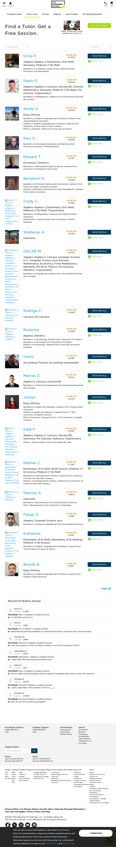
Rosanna (31, 330)
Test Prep (54, 778)
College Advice (39, 774)
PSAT (7, 776)
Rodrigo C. (32, 311)
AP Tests (8, 778)
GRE (13, 772)
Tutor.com (55, 776)
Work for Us (93, 776)
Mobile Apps (78, 782)
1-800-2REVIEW (11, 730)
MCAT (14, 778)
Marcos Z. (31, 376)
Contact (92, 786)
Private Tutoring (80, 780)
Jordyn (29, 397)
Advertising (65, 732)
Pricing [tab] (45, 14)
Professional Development (61, 780)
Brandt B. (31, 564)
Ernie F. (30, 56)
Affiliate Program (95, 778)
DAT (13, 780)
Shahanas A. (34, 232)
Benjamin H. (34, 178)
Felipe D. (31, 515)
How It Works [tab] (72, 14)
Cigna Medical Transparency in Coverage (85, 741)
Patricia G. (32, 493)
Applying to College (41, 776)
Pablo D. (30, 81)
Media (91, 784)
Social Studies (24, 778)
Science (22, 774)
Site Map (45, 812)
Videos (76, 776)
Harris (28, 357)
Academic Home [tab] (14, 14)
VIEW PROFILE (99, 56)
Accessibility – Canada (97, 798)
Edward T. (32, 157)
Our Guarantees (95, 790)
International (65, 730)
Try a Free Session (99, 25)
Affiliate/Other (66, 734)
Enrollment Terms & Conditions (83, 732)
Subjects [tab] (57, 14)
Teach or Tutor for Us (97, 774)
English (22, 776)
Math (21, 772)
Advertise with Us (95, 782)
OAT (13, 782)
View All (106, 588)
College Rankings (40, 772)
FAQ (7, 732)
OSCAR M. (32, 251)
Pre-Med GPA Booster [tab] (92, 14)
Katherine (32, 534)
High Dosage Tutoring (59, 774)
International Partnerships (99, 788)
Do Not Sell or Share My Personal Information (62, 809)
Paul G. (29, 138)
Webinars (77, 772)
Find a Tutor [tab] (32, 14)
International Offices (81, 784)
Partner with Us (95, 780)
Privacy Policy (51, 843)
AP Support (23, 780)
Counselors (78, 786)
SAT (6, 772)
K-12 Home (55, 772)
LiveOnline (78, 778)
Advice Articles (79, 774)
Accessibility (84, 736)
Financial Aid (39, 778)
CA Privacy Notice (29, 809)
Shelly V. (30, 109)
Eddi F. (29, 429)
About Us (54, 782)
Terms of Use (68, 843)
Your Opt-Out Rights (15, 812)
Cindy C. (30, 201)
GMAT (14, 774)
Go (34, 751)
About (91, 772)
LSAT (14, 776)
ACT (6, 774)
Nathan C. (32, 463)
